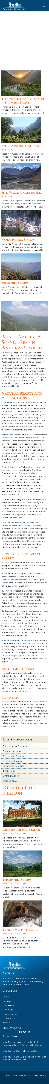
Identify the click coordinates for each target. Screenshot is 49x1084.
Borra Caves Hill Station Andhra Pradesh (21, 931)
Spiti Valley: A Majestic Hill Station (21, 194)
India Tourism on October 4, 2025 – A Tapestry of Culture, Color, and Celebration (23, 1043)
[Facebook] (20, 1032)
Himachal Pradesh (13, 761)
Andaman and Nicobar (15, 746)
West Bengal (10, 780)
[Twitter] (24, 1032)
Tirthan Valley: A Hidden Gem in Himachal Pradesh (22, 100)
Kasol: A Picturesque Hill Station (20, 147)
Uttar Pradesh (11, 775)
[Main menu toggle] (43, 5)
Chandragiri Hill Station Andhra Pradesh (21, 831)
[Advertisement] (24, 39)
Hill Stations (8, 1005)
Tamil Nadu (9, 770)
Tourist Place (9, 1018)
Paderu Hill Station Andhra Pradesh (17, 881)
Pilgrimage (8, 1010)
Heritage (7, 1001)
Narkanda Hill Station (17, 239)
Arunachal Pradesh (14, 756)
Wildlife (6, 1022)
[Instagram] (28, 1032)
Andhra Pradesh (12, 751)
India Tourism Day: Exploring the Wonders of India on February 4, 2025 (24, 1058)
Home (6, 997)
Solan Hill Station (15, 283)
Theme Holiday (10, 1014)
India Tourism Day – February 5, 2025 (20, 1051)
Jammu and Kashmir (13, 765)
